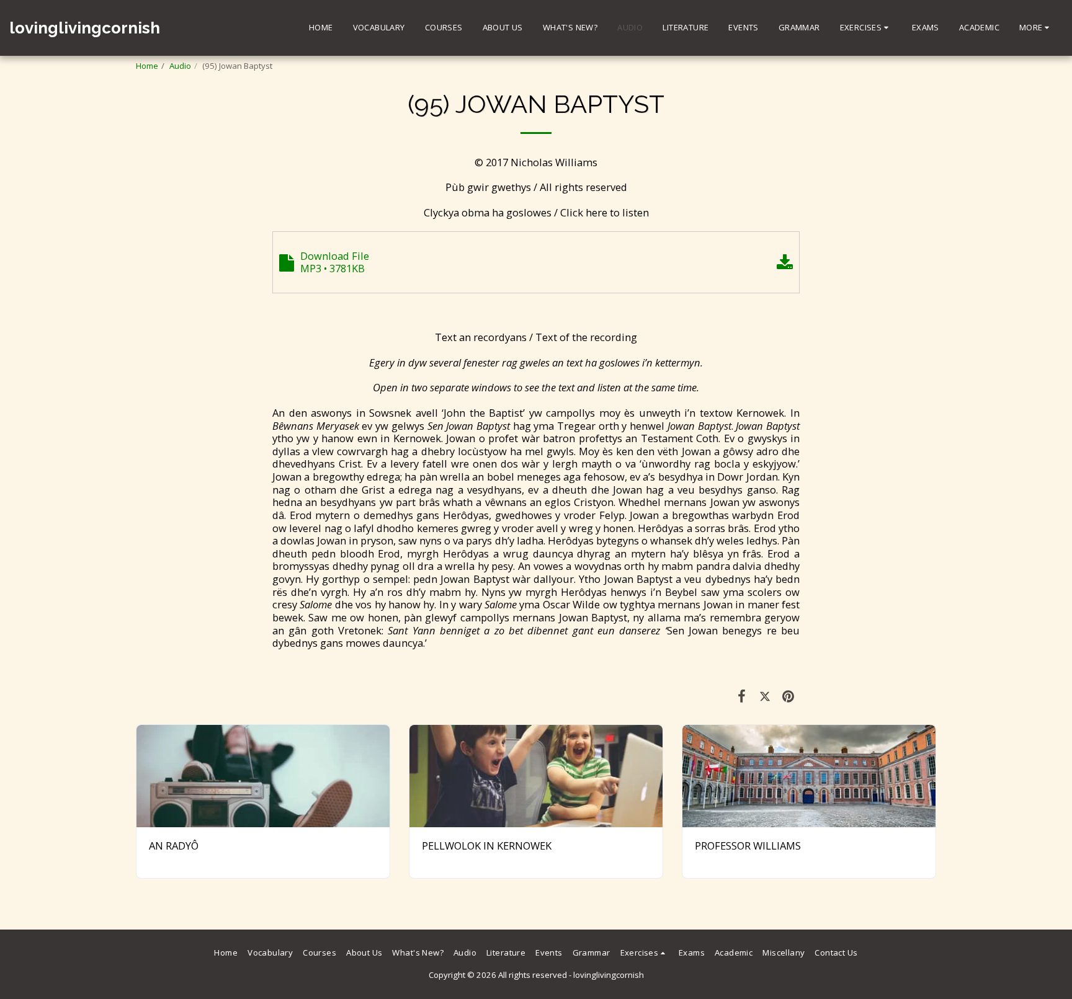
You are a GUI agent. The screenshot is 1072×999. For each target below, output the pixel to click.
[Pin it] (788, 695)
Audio (180, 65)
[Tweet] (764, 695)
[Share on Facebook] (741, 695)
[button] (866, 28)
